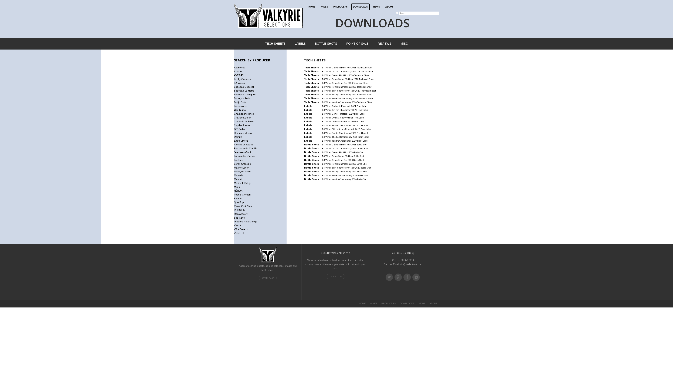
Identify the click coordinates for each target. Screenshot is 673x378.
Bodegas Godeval (244, 86)
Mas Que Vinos (242, 171)
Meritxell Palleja (242, 183)
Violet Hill (239, 233)
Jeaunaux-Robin (243, 152)
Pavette (238, 198)
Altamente (239, 67)
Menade (238, 175)
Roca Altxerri (241, 213)
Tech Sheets (275, 43)
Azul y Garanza (242, 79)
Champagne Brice (244, 113)
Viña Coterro (241, 229)
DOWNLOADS (360, 6)
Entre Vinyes (241, 140)
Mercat (238, 179)
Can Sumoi (240, 109)
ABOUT (389, 6)
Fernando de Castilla (245, 148)
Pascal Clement (242, 194)
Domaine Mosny (243, 133)
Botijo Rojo (240, 102)
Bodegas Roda (242, 98)
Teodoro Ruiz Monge (245, 221)
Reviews (384, 43)
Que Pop (239, 202)
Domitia (238, 136)
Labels (300, 43)
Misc (404, 43)
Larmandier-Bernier (245, 156)
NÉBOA (238, 190)
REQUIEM (239, 210)
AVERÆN (239, 75)
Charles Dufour (242, 117)
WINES (324, 6)
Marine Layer (241, 167)
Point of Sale (357, 43)
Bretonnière (240, 106)
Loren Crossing (242, 163)
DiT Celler (239, 129)
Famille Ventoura (243, 144)
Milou (237, 187)
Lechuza (238, 160)
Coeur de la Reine (244, 121)
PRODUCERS (340, 6)
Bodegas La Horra (244, 90)
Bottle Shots (326, 43)
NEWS (376, 6)
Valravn (238, 225)
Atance (238, 71)
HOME (311, 6)
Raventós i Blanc (243, 206)
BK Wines (239, 83)
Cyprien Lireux (242, 125)
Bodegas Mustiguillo (245, 94)
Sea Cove (239, 217)
